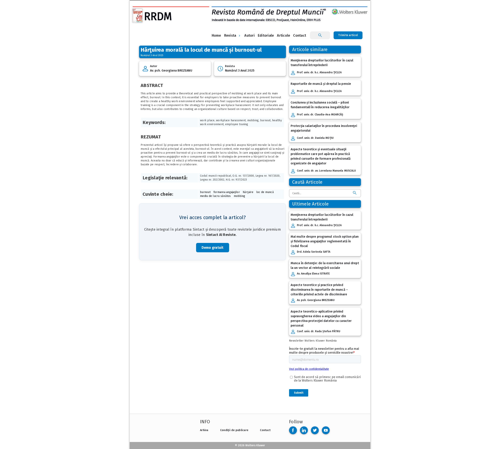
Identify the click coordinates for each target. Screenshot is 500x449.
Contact (265, 430)
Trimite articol (348, 35)
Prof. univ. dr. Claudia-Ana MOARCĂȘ (320, 114)
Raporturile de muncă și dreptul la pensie (321, 84)
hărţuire (248, 192)
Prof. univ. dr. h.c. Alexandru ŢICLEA (319, 72)
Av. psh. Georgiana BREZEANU (171, 70)
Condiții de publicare (234, 430)
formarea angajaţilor (226, 192)
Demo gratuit (213, 247)
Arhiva (204, 430)
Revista (230, 35)
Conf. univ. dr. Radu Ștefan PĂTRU (318, 331)
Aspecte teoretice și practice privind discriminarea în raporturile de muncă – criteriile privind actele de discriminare (319, 289)
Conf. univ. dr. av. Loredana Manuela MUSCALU (326, 170)
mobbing (239, 196)
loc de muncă (265, 192)
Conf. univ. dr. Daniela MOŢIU (315, 138)
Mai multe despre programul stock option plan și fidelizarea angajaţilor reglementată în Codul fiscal (325, 241)
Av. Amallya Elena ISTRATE (313, 273)
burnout (205, 192)
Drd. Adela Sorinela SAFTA (313, 251)
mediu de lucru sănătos (215, 196)
